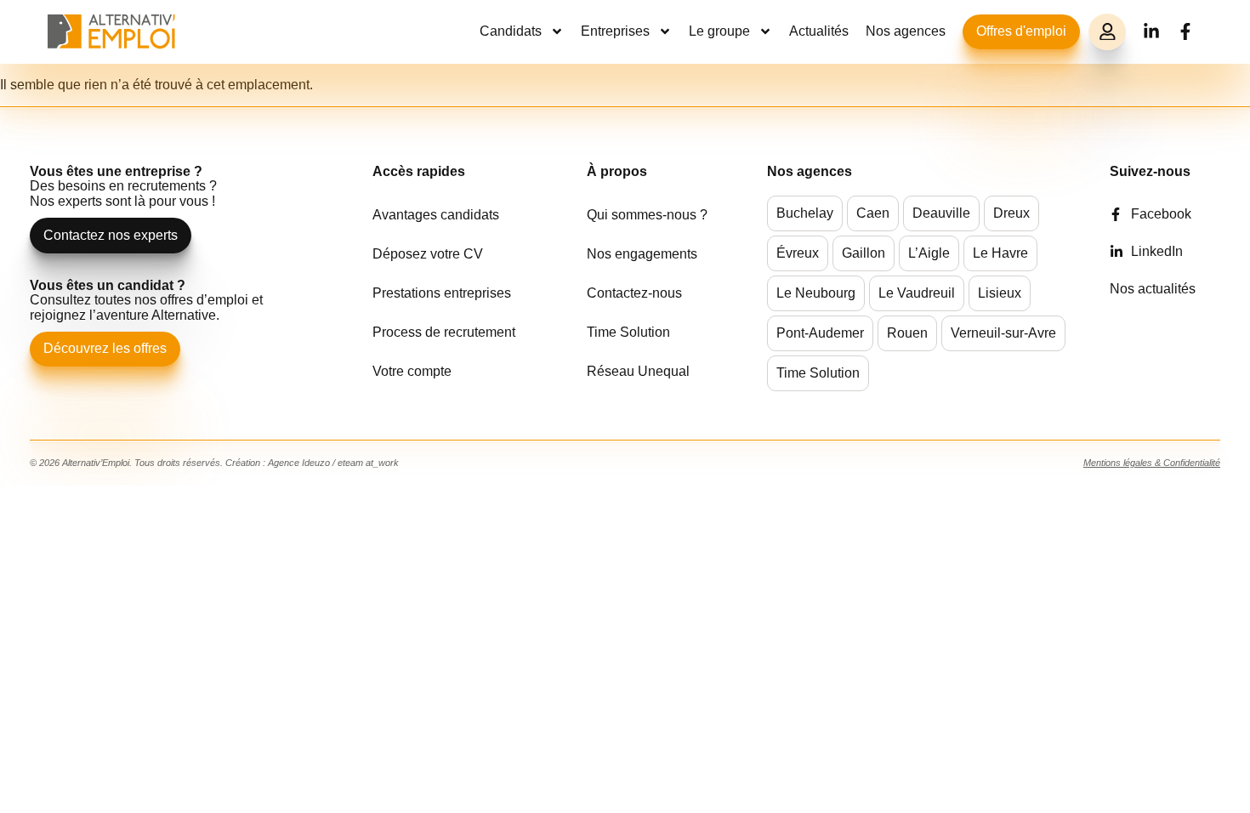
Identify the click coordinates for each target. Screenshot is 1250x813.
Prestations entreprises (441, 293)
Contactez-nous (634, 293)
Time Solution (628, 332)
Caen (872, 213)
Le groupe (719, 31)
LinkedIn (1157, 251)
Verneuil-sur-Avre (1003, 333)
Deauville (941, 213)
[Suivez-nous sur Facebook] (1185, 31)
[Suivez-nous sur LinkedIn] (1151, 31)
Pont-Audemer (820, 333)
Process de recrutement (443, 332)
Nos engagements (642, 254)
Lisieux (999, 293)
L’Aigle (929, 253)
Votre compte (412, 371)
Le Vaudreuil (916, 293)
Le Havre (1000, 253)
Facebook (1161, 214)
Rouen (907, 333)
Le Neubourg (815, 293)
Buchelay (804, 213)
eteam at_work (368, 463)
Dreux (1011, 213)
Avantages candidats (435, 215)
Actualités (819, 31)
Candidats (511, 31)
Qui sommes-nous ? (647, 215)
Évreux (797, 253)
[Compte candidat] (1107, 32)
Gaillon (863, 253)
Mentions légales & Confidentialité (1151, 463)
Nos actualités (1153, 288)
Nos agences (906, 31)
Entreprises (615, 31)
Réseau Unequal (638, 371)
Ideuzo (316, 463)
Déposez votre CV (427, 254)
